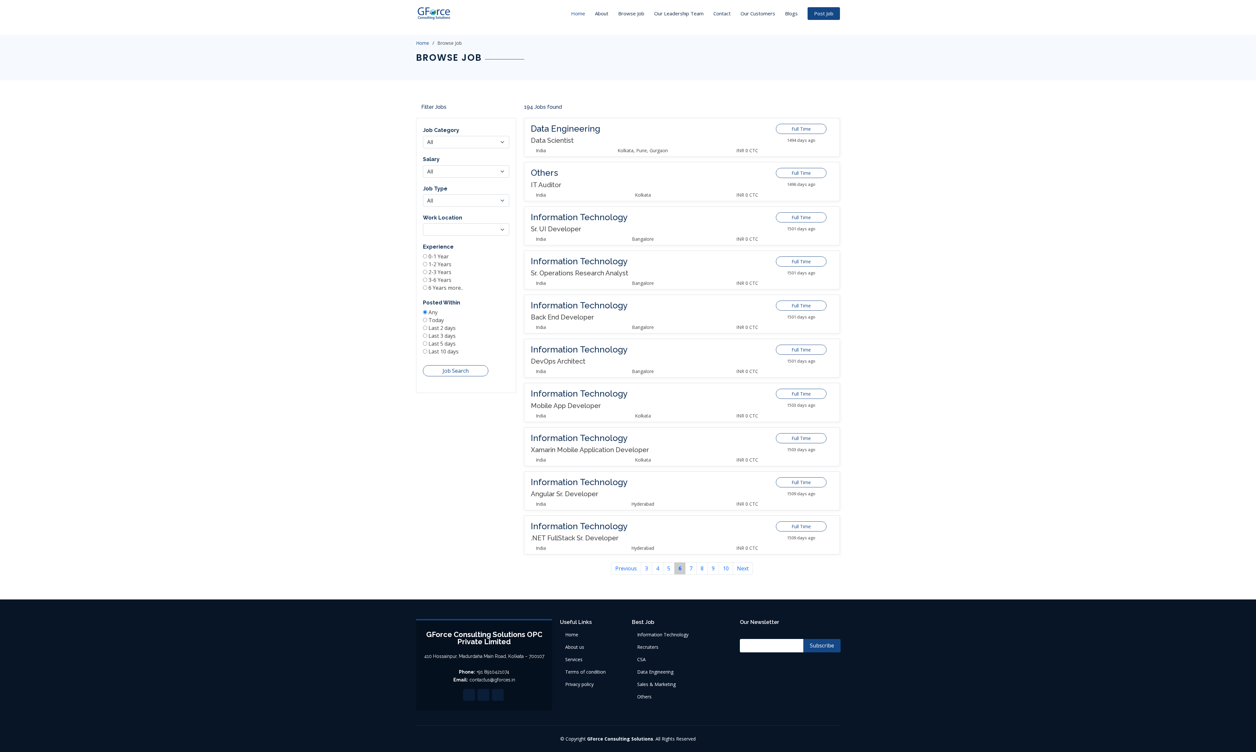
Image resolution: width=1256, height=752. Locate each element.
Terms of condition (585, 672)
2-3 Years (439, 272)
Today (436, 320)
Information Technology (663, 634)
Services (574, 659)
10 (726, 568)
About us (574, 647)
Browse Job (631, 13)
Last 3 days (442, 335)
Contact (722, 13)
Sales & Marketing (656, 684)
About (601, 13)
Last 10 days (443, 351)
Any (433, 312)
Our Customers (758, 13)
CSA (641, 659)
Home (578, 13)
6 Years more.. (445, 287)
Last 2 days (442, 328)
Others (644, 697)
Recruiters (647, 647)
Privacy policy (579, 684)
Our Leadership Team (679, 13)
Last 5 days (442, 343)
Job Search (456, 370)
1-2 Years (439, 264)
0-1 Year (438, 256)
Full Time (801, 129)
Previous (626, 568)
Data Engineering (655, 672)
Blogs (791, 13)
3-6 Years (439, 280)
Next (743, 568)
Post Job (823, 13)
